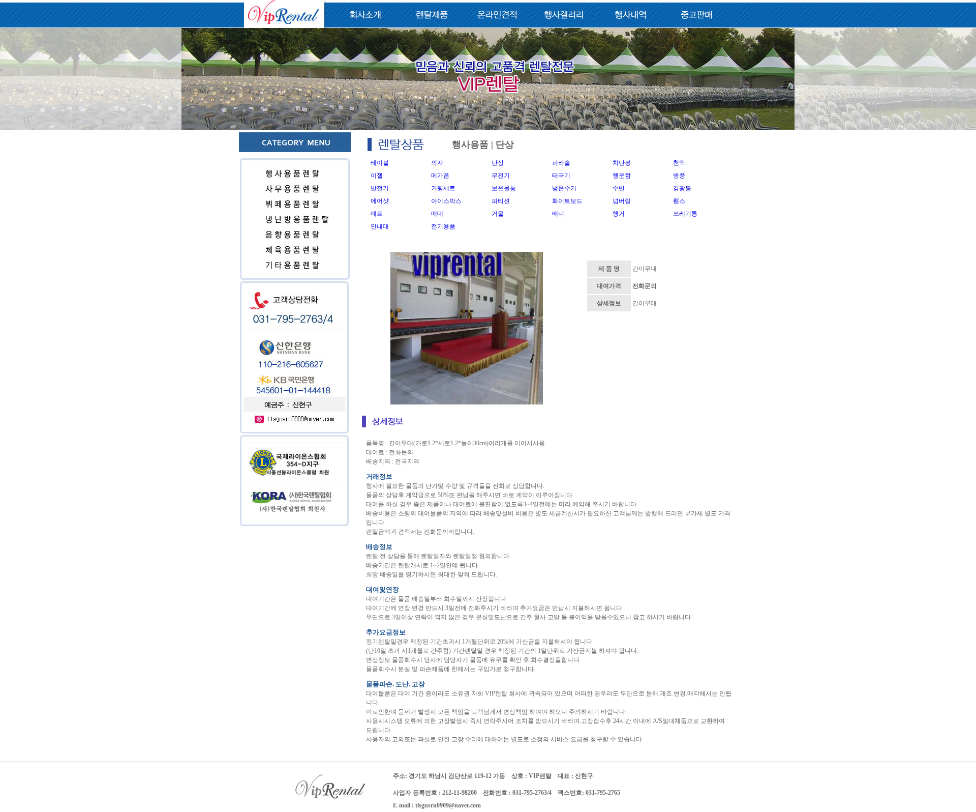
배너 (558, 213)
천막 (679, 162)
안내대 (380, 226)
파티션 (501, 201)
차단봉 (622, 162)
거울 (498, 213)
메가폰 (440, 175)
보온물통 (504, 188)
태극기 (561, 175)
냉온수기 (564, 188)
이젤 (377, 175)
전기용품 (443, 226)
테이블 (380, 162)
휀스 (679, 201)
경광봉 (682, 188)
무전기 (501, 175)
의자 (437, 162)
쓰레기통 (685, 213)
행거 (619, 213)
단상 (498, 162)
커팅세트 (443, 188)
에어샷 (380, 201)
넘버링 (622, 201)
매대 (437, 213)
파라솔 (561, 162)
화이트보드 (567, 201)
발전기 (380, 188)
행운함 (622, 175)
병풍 (679, 175)
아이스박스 (446, 201)
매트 (377, 213)
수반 (619, 188)
